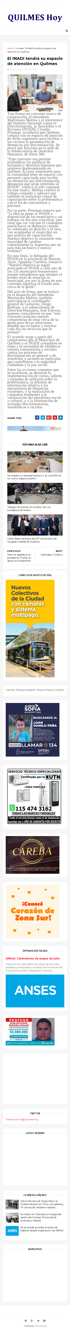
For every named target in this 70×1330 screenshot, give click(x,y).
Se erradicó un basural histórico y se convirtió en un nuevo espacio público (34, 477)
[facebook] (44, 1320)
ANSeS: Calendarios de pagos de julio (33, 958)
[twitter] (38, 1320)
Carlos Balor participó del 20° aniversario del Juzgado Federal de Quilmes (32, 540)
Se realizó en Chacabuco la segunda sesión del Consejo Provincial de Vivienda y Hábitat (40, 1217)
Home (10, 48)
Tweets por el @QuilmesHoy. (22, 1119)
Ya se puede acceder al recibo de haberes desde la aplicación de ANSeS (41, 1229)
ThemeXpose (41, 1326)
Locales (20, 48)
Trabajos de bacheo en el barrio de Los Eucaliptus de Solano (29, 509)
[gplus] (32, 1320)
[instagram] (26, 1320)
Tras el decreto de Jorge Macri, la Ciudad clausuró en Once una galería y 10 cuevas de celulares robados (42, 1204)
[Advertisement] (35, 1079)
